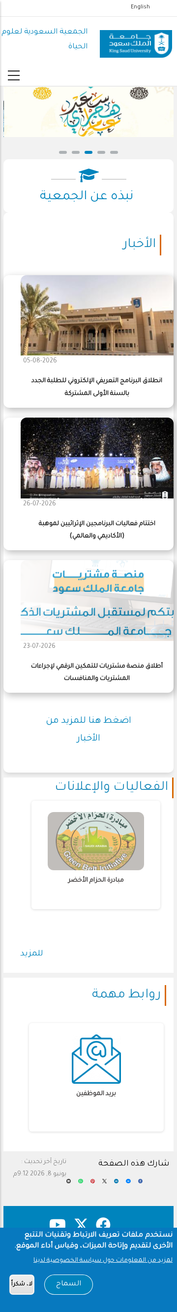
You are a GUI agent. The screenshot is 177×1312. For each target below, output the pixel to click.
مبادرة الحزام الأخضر (96, 880)
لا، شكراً (21, 1284)
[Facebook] (140, 1184)
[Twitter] (104, 1184)
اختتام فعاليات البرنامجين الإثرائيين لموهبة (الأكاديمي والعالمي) (97, 530)
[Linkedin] (116, 1184)
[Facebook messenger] (128, 1184)
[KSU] (136, 40)
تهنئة (89, 130)
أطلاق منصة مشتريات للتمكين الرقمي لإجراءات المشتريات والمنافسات (97, 672)
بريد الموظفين (96, 1094)
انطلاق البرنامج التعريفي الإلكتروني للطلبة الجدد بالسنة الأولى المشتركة (96, 387)
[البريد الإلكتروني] (68, 1184)
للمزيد (31, 954)
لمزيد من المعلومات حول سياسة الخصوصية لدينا (103, 1260)
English (140, 7)
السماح (68, 1284)
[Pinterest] (92, 1184)
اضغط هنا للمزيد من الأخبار (88, 730)
